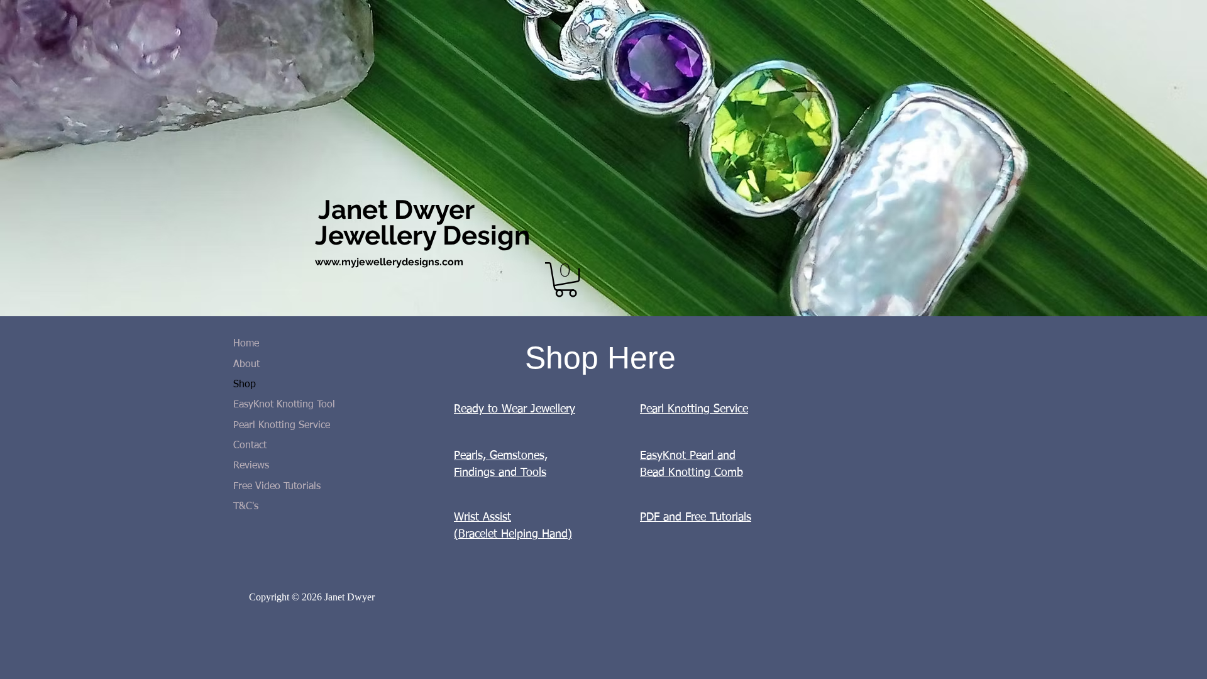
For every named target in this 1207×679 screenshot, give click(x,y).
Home (246, 344)
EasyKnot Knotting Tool (284, 405)
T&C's (245, 507)
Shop (244, 385)
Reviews (251, 466)
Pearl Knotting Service (281, 426)
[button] (566, 279)
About (246, 365)
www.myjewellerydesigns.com (389, 262)
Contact (250, 446)
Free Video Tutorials (277, 487)
